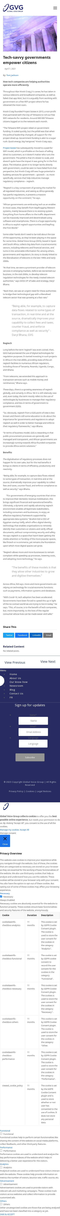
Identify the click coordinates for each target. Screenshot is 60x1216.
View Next (47, 661)
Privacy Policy (16, 791)
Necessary (8, 896)
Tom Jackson (12, 75)
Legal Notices (44, 791)
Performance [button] (6, 1147)
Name (33, 715)
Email (33, 726)
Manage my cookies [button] (9, 829)
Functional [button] (5, 1130)
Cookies (30, 791)
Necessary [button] (5, 893)
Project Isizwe (9, 147)
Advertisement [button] (7, 1180)
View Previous (14, 662)
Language (33, 737)
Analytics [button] (4, 1164)
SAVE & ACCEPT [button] (7, 1214)
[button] (55, 8)
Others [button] (3, 1201)
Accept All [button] (24, 829)
